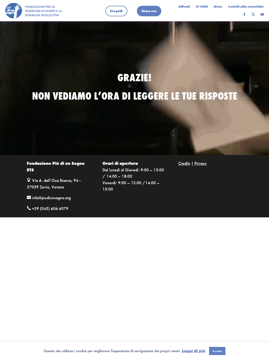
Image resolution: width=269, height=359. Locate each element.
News (218, 7)
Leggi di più (193, 350)
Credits (184, 163)
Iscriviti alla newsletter (246, 7)
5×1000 (202, 7)
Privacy (200, 163)
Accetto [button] (217, 351)
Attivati (184, 7)
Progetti (116, 11)
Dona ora (149, 11)
